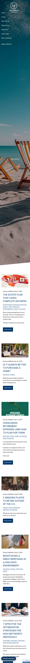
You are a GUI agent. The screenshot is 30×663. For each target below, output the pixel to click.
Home (3, 13)
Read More (8, 329)
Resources (4, 29)
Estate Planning (7, 304)
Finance (16, 309)
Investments (22, 309)
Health (17, 436)
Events (3, 17)
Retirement (16, 306)
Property (5, 306)
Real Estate (23, 304)
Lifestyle (5, 507)
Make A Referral (6, 44)
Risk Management (8, 309)
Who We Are (5, 21)
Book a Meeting (6, 38)
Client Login (5, 34)
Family (10, 306)
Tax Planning (15, 304)
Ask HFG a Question (9, 658)
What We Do (5, 25)
